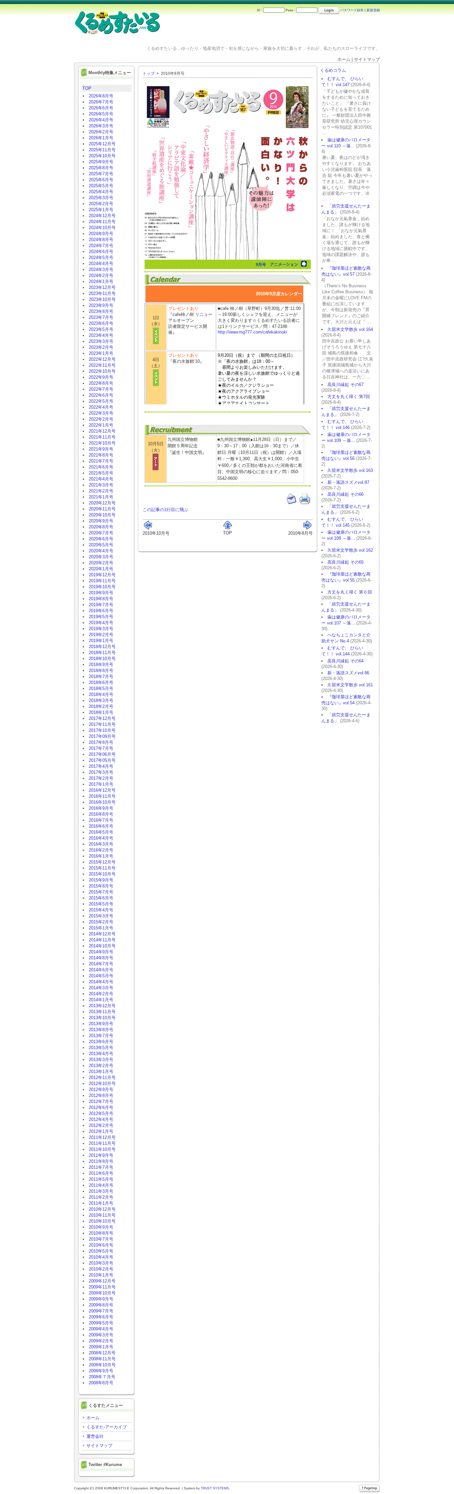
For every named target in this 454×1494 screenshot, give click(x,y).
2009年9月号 (101, 1298)
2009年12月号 (102, 1281)
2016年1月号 (101, 856)
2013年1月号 (101, 1071)
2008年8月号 (101, 1382)
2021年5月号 (101, 473)
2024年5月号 (101, 257)
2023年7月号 (101, 317)
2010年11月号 (102, 1215)
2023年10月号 (102, 299)
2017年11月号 (102, 724)
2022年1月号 (101, 425)
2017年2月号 (101, 778)
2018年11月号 (102, 652)
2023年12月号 (102, 287)
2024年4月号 (101, 263)
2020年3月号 (101, 556)
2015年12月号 (102, 862)
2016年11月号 (102, 796)
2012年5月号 (101, 1113)
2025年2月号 (101, 203)
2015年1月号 (101, 927)
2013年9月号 (101, 1023)
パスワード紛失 (352, 10)
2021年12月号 (102, 431)
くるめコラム (333, 70)
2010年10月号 (102, 1221)
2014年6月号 (101, 969)
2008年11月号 (102, 1358)
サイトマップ (367, 59)
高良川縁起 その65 (345, 562)
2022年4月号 (101, 407)
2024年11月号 (102, 221)
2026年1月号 (101, 137)
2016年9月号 (101, 808)
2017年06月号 (102, 754)
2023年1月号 (101, 353)
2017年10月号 (102, 730)
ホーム (92, 1417)
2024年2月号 (101, 275)
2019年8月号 (101, 598)
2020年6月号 (101, 538)
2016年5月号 (101, 832)
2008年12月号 (102, 1352)
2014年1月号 (101, 999)
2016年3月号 (101, 844)
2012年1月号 (101, 1131)
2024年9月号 (101, 233)
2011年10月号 (102, 1149)
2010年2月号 (101, 1269)
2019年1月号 (101, 640)
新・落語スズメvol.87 (348, 482)
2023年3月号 (101, 341)
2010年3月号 (101, 1263)
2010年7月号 (101, 1239)
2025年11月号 (102, 149)
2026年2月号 (101, 131)
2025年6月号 (101, 179)
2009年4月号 (101, 1328)
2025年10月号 (102, 155)
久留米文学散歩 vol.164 (350, 329)
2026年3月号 (101, 125)
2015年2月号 (101, 921)
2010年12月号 (102, 1209)
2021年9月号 (101, 449)
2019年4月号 (101, 622)
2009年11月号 (102, 1287)
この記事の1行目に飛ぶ (165, 509)
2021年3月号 (101, 484)
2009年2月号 (101, 1340)
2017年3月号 (101, 772)
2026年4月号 (101, 119)
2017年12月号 (102, 718)
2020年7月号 (101, 532)
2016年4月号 (101, 838)
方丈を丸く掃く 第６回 (349, 592)
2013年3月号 (101, 1059)
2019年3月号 (101, 628)
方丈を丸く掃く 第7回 (348, 396)
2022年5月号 (101, 401)
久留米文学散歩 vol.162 (350, 550)
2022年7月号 (101, 389)
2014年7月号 (101, 963)
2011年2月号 (101, 1197)
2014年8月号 (101, 957)
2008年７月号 (102, 1376)
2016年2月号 (101, 850)
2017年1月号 (101, 784)
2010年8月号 (101, 1233)
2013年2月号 (101, 1065)
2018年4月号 (101, 694)
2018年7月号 (101, 676)
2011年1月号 (101, 1203)
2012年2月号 (101, 1125)
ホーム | (345, 59)
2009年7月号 (101, 1310)
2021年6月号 (101, 467)
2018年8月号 (101, 670)
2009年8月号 (101, 1304)
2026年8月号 (101, 95)
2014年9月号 (101, 951)
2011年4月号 (101, 1185)
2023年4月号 (101, 335)
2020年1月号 (101, 568)
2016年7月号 (101, 820)
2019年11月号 (102, 580)
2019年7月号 (101, 604)
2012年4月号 (101, 1119)
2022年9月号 (101, 377)
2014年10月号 (102, 945)
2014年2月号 (101, 993)
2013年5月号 (101, 1047)
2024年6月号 (101, 251)
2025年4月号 (101, 191)
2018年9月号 (101, 664)
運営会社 (95, 1436)
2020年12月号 (102, 502)
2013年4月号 (101, 1053)
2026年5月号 (101, 113)
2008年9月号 (101, 1370)
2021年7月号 (101, 461)
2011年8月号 (101, 1161)
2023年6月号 (101, 323)
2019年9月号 (101, 592)
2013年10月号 (102, 1017)
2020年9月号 (101, 520)
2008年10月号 (102, 1364)
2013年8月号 (101, 1029)
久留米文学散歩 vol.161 (350, 684)
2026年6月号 (101, 107)
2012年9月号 (101, 1089)
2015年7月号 (101, 891)
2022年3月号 (101, 413)
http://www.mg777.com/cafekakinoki (252, 332)
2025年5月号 (101, 185)
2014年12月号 (102, 933)
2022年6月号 (101, 395)
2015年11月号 (102, 868)
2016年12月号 (102, 790)
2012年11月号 (102, 1077)
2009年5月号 (101, 1322)
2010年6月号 (101, 1245)
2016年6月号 (101, 826)
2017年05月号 (102, 760)
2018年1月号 (101, 712)
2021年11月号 (102, 437)
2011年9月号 (101, 1155)
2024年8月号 (101, 239)
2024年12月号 (102, 215)
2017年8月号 (101, 742)
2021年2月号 (101, 490)
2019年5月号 (101, 616)
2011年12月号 (102, 1137)
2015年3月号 (101, 915)
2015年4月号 (101, 909)
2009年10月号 (102, 1292)
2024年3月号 (101, 269)
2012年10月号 (102, 1083)
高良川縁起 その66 (345, 494)
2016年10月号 (102, 802)
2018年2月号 (101, 706)
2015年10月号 (102, 874)
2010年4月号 (101, 1257)
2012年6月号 (101, 1107)
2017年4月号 (101, 766)
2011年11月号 (102, 1143)
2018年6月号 (101, 682)
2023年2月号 (101, 347)
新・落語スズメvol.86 (348, 672)
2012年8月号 (101, 1095)
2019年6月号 (101, 610)
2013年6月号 (101, 1041)
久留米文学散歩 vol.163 (350, 470)
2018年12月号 (102, 646)
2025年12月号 (102, 143)
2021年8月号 (101, 455)
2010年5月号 (101, 1251)
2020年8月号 (101, 526)
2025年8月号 (101, 167)
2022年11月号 (102, 365)
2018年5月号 (101, 688)
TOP (86, 88)
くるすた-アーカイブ (106, 1427)
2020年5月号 (101, 544)
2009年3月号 (101, 1334)
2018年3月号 (101, 700)
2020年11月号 (102, 508)
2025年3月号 (101, 197)
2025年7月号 (101, 173)
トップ (149, 73)
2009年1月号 (101, 1346)
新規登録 (373, 10)
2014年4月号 (101, 981)
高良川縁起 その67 (345, 384)
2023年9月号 (101, 305)
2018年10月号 (102, 658)
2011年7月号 (101, 1167)
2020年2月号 (101, 562)
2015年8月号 (101, 885)
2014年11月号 (102, 939)
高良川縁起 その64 (345, 660)
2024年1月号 (101, 281)
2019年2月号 (101, 634)
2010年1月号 (101, 1275)
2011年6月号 (101, 1173)
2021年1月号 (101, 496)
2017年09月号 (102, 736)
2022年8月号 (101, 383)
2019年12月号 (102, 574)
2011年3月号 (101, 1191)
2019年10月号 (102, 586)
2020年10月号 (102, 514)
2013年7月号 (101, 1035)
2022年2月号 (101, 419)
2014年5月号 (101, 975)
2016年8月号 (101, 814)
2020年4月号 (101, 550)
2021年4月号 (101, 478)
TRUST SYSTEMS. (215, 1488)
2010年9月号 (101, 1227)
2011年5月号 (101, 1179)
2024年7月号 (101, 245)
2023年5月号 (101, 329)
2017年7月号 (101, 748)
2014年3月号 (101, 987)
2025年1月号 (101, 209)
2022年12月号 (102, 359)
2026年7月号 (101, 101)
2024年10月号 (102, 227)
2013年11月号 (102, 1011)
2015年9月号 (101, 880)
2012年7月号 (101, 1101)
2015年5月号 (101, 903)
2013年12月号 (102, 1005)
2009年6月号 (101, 1316)
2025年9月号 (101, 161)
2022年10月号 (102, 371)
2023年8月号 (101, 311)
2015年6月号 (101, 897)
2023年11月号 (102, 293)
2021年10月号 (102, 443)
